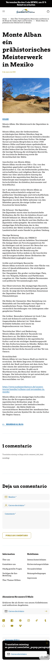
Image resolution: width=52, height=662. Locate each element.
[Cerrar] (47, 643)
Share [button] (5, 119)
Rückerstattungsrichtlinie (38, 564)
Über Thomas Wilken (11, 580)
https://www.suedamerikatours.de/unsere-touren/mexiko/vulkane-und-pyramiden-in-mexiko (23, 389)
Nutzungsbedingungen (36, 573)
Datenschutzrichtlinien (36, 560)
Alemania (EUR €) (12, 640)
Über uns (6, 560)
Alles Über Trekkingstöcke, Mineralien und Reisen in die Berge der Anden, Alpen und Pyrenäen (25, 20)
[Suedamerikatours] (26, 11)
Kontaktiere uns (9, 564)
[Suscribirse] (47, 611)
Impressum (32, 578)
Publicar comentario (17, 536)
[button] (3, 11)
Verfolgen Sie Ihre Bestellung (9, 574)
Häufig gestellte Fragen (12, 569)
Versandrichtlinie (34, 569)
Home (4, 19)
